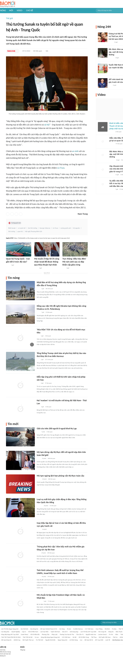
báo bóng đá (34, 629)
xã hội (46, 125)
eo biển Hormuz (78, 629)
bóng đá (111, 632)
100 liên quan (51, 553)
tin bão (114, 629)
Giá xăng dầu (5, 632)
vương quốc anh (65, 228)
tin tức (111, 634)
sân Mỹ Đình (24, 629)
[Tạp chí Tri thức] (38, 407)
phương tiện (45, 634)
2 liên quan (48, 336)
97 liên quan (119, 143)
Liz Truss (61, 168)
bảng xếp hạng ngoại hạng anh (50, 637)
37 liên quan (48, 383)
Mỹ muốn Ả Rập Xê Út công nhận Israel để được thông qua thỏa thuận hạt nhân (46, 262)
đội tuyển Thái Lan (28, 640)
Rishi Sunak (11, 228)
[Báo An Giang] (38, 458)
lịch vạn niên (44, 632)
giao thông (99, 629)
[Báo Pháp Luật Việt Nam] (39, 479)
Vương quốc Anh (16, 223)
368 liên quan (51, 458)
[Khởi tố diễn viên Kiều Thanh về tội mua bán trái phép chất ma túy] (103, 127)
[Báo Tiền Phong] (111, 175)
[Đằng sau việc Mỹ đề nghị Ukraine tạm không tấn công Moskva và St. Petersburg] (20, 314)
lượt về (107, 640)
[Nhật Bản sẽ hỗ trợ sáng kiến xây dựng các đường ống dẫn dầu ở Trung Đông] (20, 290)
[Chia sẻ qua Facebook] (7, 214)
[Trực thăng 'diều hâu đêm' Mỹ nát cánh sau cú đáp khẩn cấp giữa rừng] (75, 249)
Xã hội (74, 637)
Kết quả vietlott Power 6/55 (48, 629)
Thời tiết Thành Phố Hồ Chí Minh (11, 637)
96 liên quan (51, 576)
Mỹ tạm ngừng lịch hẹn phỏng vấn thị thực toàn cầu (60, 476)
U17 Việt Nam (89, 629)
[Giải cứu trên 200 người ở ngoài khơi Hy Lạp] (20, 436)
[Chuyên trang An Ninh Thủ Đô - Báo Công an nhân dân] (63, 268)
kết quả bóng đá (6, 640)
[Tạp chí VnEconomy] (8, 265)
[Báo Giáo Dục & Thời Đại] (110, 85)
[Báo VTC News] (39, 506)
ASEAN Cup (17, 640)
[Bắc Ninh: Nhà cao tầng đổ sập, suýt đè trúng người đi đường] (103, 53)
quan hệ (20, 231)
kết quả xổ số (89, 640)
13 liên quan (49, 312)
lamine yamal (102, 634)
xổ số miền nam (33, 632)
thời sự (115, 637)
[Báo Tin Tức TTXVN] (38, 289)
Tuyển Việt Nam (55, 632)
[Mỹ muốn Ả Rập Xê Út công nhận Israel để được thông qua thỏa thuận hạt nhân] (46, 249)
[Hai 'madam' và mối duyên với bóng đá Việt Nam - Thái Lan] (20, 408)
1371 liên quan (49, 359)
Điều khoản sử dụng (5, 652)
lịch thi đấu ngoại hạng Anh (9, 629)
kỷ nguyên (76, 228)
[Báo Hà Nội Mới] (111, 144)
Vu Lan (37, 637)
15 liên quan (53, 505)
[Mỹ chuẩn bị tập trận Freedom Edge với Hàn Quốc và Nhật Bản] (20, 603)
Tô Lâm (69, 629)
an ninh (75, 151)
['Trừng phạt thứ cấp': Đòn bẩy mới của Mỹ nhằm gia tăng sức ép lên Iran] (20, 554)
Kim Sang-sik (102, 632)
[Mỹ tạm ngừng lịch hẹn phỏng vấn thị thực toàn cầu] (20, 484)
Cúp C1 (24, 632)
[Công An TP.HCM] (36, 268)
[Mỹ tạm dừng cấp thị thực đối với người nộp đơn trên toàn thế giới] (20, 460)
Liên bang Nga (74, 632)
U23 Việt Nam (66, 637)
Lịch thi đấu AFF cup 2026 (88, 632)
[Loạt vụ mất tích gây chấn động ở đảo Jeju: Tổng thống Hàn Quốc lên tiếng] (20, 507)
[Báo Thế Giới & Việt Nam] (38, 577)
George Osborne (45, 228)
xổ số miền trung (84, 637)
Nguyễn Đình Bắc (50, 640)
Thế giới (9, 18)
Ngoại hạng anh (62, 640)
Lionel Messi (24, 634)
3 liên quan (49, 432)
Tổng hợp (22, 650)
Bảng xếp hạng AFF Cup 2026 (10, 634)
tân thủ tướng (32, 228)
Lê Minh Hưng (74, 640)
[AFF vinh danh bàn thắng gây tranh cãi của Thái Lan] (103, 83)
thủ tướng (11, 231)
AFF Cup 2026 (99, 640)
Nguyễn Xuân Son (91, 634)
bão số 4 (65, 632)
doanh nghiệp (16, 632)
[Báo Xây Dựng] (111, 58)
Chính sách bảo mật (5, 654)
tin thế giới (39, 640)
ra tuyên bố (21, 228)
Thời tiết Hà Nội (27, 637)
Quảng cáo (3, 656)
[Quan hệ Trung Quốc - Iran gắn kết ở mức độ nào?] (18, 249)
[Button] (17, 51)
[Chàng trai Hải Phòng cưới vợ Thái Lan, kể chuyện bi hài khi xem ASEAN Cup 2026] (103, 37)
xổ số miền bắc (35, 634)
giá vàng (62, 629)
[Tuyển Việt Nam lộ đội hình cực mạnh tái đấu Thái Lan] (103, 68)
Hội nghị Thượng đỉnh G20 (33, 231)
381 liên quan (49, 288)
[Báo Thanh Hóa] (39, 601)
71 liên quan (51, 601)
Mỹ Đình (107, 629)
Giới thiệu (2, 650)
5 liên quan (48, 407)
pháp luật (54, 634)
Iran (81, 640)
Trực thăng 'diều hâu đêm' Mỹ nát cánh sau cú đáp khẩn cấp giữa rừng (74, 262)
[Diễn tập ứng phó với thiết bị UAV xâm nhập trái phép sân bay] (20, 385)
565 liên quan (37, 51)
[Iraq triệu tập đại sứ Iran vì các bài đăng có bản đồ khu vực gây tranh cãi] (20, 531)
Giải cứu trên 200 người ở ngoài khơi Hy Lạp (57, 429)
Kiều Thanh (119, 632)
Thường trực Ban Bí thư (67, 634)
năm (116, 634)
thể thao (94, 637)
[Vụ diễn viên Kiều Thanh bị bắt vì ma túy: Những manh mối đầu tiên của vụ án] (103, 184)
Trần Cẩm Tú (79, 634)
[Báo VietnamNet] (39, 529)
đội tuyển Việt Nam (105, 637)
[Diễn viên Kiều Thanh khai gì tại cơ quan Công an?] (103, 141)
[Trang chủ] (7, 4)
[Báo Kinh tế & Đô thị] (11, 51)
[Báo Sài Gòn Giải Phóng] (111, 132)
